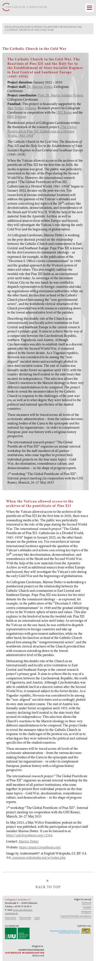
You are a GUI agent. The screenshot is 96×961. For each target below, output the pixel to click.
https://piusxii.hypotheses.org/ (40, 847)
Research (11, 27)
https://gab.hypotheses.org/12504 (29, 835)
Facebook (86, 903)
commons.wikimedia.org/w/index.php (38, 858)
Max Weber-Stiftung (21, 108)
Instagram (86, 912)
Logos (37, 918)
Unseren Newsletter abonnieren (75, 916)
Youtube (87, 907)
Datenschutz (25, 918)
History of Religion (61, 27)
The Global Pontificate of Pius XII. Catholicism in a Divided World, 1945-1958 (42, 132)
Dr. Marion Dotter (39, 87)
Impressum (10, 918)
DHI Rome (64, 113)
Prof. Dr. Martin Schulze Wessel (60, 95)
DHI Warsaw (16, 117)
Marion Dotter (29, 841)
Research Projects (33, 27)
